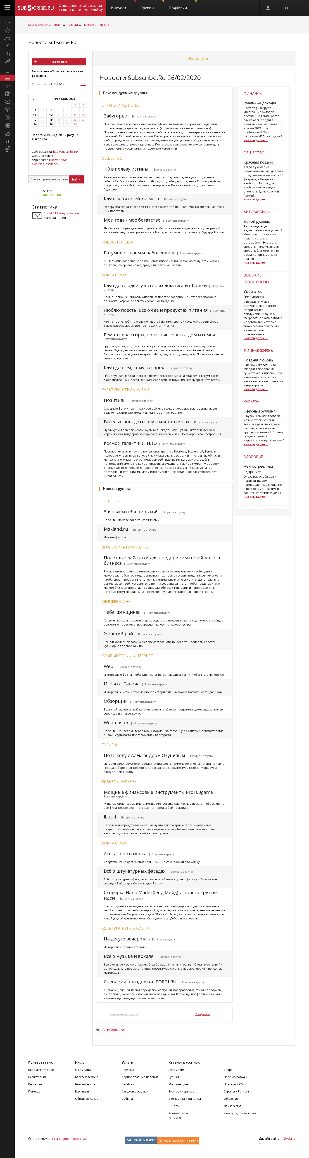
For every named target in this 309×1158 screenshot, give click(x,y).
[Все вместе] (7, 22)
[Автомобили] (7, 38)
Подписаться (59, 62)
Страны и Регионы (237, 1091)
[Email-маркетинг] (7, 149)
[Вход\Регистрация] (268, 8)
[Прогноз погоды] (7, 109)
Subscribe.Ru (51, 194)
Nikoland (289, 1138)
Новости (72, 25)
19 (50, 120)
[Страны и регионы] (7, 125)
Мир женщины (116, 601)
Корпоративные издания (140, 1077)
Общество (112, 158)
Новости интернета (96, 25)
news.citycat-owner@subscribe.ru (50, 162)
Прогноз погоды (235, 1077)
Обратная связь (86, 1099)
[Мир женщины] (7, 62)
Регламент (36, 1084)
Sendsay (128, 1084)
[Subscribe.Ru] (36, 8)
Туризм (109, 744)
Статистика (44, 207)
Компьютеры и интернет (45, 25)
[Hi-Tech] (7, 70)
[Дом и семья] (7, 54)
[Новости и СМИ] (7, 93)
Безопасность (85, 1084)
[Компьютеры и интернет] (7, 78)
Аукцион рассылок (135, 1091)
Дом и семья (114, 274)
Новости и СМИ (117, 242)
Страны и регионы (120, 105)
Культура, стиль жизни (125, 389)
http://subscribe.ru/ (65, 152)
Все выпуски (198, 58)
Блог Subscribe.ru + (88, 1077)
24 (34, 124)
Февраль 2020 (65, 99)
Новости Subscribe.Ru (52, 42)
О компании (84, 1070)
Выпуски (118, 7)
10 (34, 115)
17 (34, 120)
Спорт (228, 1070)
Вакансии (82, 1091)
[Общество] (7, 101)
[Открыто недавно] (7, 30)
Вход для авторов (41, 1070)
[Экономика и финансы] (7, 141)
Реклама (128, 1070)
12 (50, 115)
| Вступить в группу (141, 116)
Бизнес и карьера (119, 781)
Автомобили (177, 1070)
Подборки (178, 7)
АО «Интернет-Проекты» (67, 1139)
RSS (83, 84)
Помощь (34, 1091)
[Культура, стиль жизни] (7, 85)
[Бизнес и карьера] (7, 46)
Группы (147, 7)
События (128, 1099)
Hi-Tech (174, 1106)
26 (50, 124)
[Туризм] (7, 133)
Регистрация (37, 1077)
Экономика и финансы (125, 547)
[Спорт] (7, 117)
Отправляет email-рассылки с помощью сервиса (81, 7)
